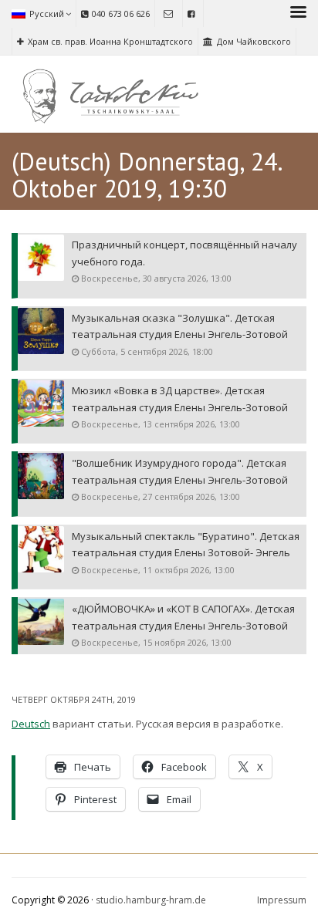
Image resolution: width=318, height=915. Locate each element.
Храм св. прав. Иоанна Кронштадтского (110, 41)
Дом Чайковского (254, 41)
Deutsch (31, 724)
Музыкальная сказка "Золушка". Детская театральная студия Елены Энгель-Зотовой (180, 326)
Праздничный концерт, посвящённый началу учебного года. (184, 253)
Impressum (281, 900)
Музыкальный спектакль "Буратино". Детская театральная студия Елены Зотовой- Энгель (185, 544)
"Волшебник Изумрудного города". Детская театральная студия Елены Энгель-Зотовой (180, 471)
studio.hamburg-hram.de (151, 900)
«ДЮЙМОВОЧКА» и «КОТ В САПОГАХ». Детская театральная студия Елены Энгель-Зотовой (183, 617)
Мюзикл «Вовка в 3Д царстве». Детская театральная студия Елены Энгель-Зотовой (180, 398)
